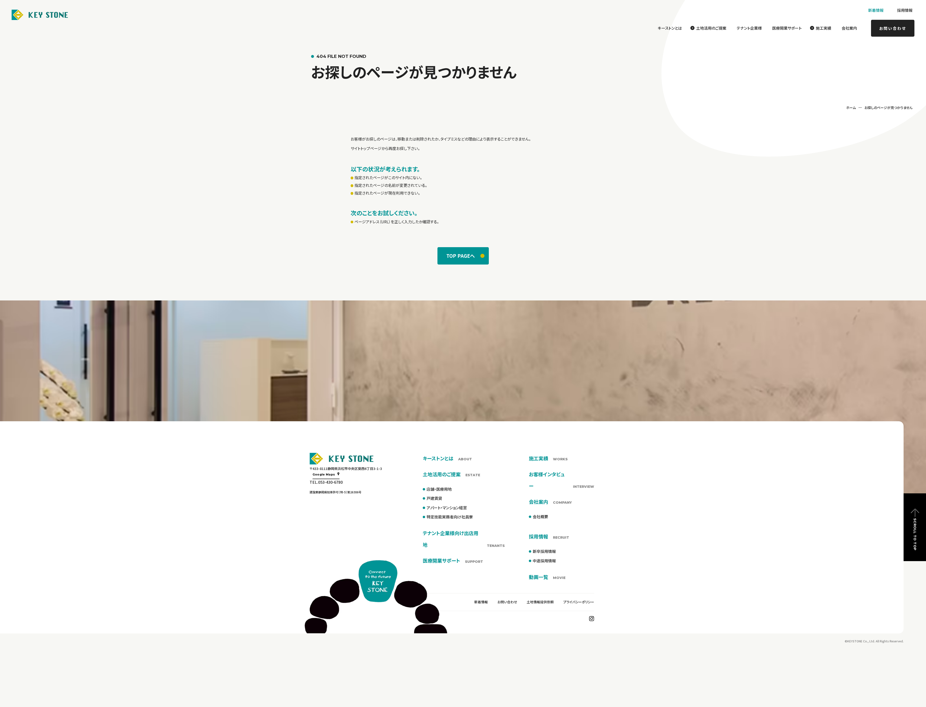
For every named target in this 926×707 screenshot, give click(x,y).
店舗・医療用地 (439, 489)
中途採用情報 (544, 561)
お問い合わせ (892, 28)
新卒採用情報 (544, 551)
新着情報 (876, 10)
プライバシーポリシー (578, 601)
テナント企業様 (749, 28)
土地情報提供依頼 (540, 601)
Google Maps (324, 474)
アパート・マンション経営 (447, 507)
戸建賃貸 (434, 498)
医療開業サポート (787, 28)
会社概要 (540, 516)
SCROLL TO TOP (915, 534)
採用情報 (904, 10)
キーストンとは (670, 28)
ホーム (851, 107)
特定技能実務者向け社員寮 (450, 517)
